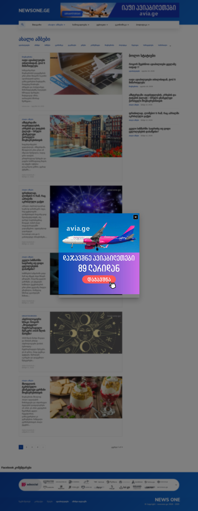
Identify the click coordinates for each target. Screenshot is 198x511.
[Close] (135, 217)
